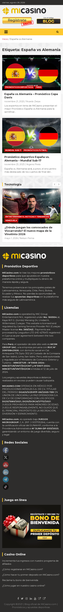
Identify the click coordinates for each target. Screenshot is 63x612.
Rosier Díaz (25, 234)
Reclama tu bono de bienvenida (20, 580)
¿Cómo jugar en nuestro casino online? (23, 585)
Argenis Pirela (33, 164)
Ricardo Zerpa (33, 101)
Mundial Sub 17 (13, 150)
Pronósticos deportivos (19, 87)
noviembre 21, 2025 (14, 101)
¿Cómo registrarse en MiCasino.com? (22, 569)
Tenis (38, 87)
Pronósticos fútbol (35, 150)
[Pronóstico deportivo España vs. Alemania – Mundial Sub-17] (31, 135)
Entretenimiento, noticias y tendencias (27, 220)
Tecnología (13, 184)
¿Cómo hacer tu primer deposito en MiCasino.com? (30, 574)
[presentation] (54, 184)
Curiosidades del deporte (19, 217)
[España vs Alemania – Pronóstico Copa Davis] (31, 72)
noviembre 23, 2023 (14, 164)
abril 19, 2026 (11, 234)
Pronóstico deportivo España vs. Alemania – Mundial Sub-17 (27, 158)
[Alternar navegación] (6, 32)
